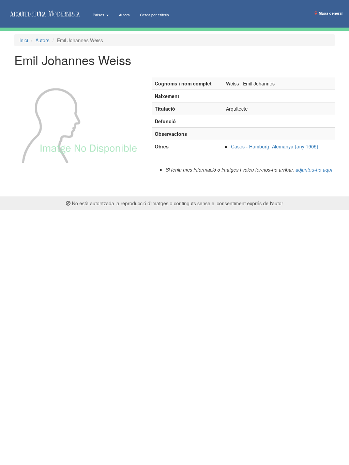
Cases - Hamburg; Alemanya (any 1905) (274, 146)
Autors (124, 14)
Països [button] (99, 14)
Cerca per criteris (154, 14)
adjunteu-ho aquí (313, 169)
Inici (23, 40)
